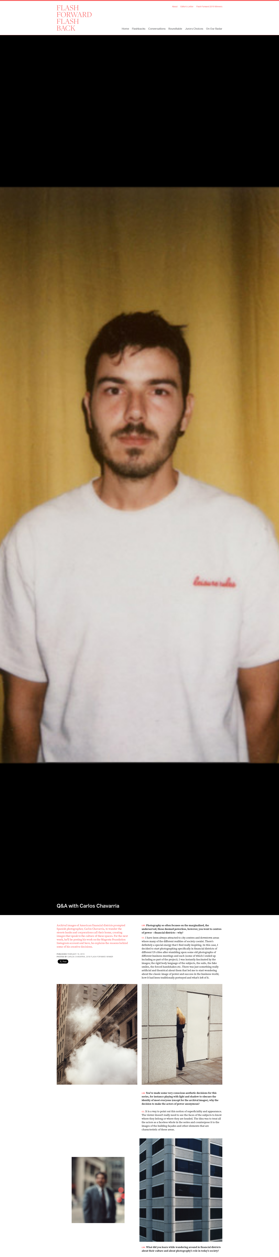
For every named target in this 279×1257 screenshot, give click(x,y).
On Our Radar (214, 29)
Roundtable (175, 29)
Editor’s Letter (186, 7)
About (175, 7)
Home (125, 29)
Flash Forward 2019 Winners (209, 7)
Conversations (157, 29)
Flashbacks (138, 29)
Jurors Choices (194, 29)
